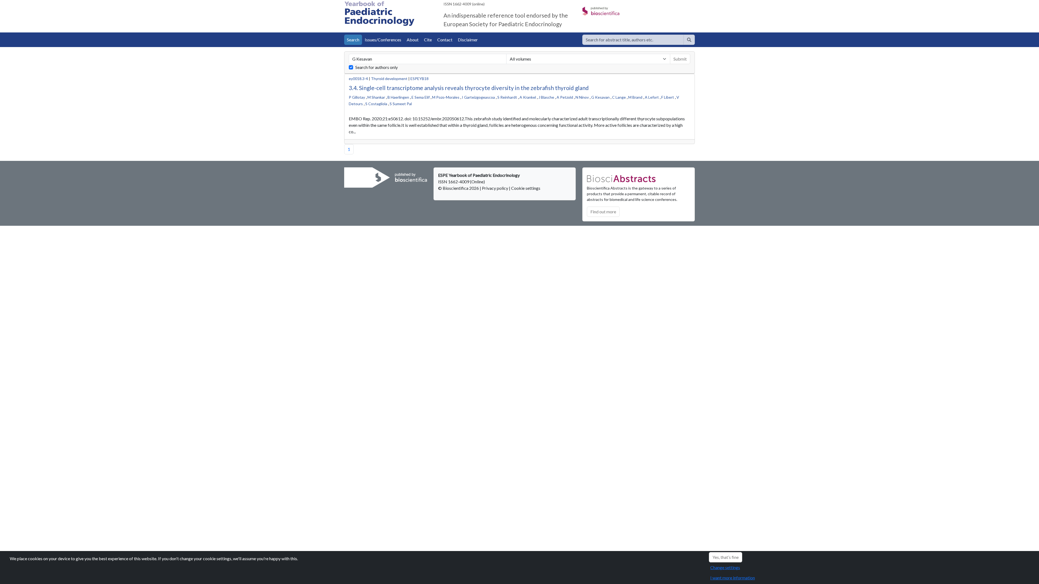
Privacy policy (495, 188)
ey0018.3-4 (358, 78)
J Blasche (546, 97)
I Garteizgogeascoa (478, 97)
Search (353, 39)
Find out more (603, 211)
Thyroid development (389, 78)
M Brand (635, 97)
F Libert (667, 97)
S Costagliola (376, 103)
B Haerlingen (398, 97)
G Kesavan (600, 97)
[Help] (689, 40)
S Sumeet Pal (401, 103)
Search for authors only (376, 67)
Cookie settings (525, 188)
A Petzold (565, 97)
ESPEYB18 (419, 78)
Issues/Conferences (383, 39)
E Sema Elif (421, 97)
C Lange (619, 97)
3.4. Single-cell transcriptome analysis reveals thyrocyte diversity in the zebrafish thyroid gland (469, 87)
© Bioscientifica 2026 (459, 188)
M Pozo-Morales (445, 97)
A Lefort (652, 97)
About (413, 39)
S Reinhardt (507, 97)
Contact (444, 39)
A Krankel (528, 97)
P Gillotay (357, 97)
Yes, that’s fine (725, 557)
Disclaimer (468, 39)
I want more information (732, 577)
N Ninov (582, 97)
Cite (428, 39)
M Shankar (376, 97)
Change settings (725, 567)
